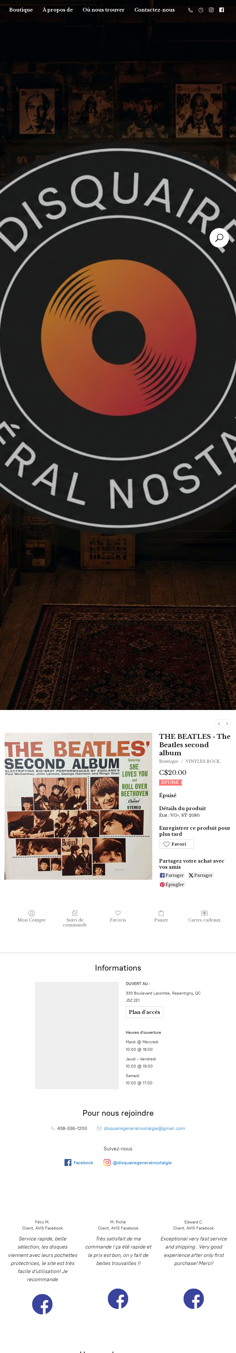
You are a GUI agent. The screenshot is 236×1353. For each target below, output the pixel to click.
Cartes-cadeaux (204, 920)
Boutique (21, 10)
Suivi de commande (75, 922)
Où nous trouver (104, 10)
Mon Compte (32, 920)
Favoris (118, 920)
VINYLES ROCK (203, 761)
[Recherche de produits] (219, 238)
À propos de (58, 10)
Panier (161, 920)
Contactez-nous (154, 10)
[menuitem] (219, 724)
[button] (176, 844)
